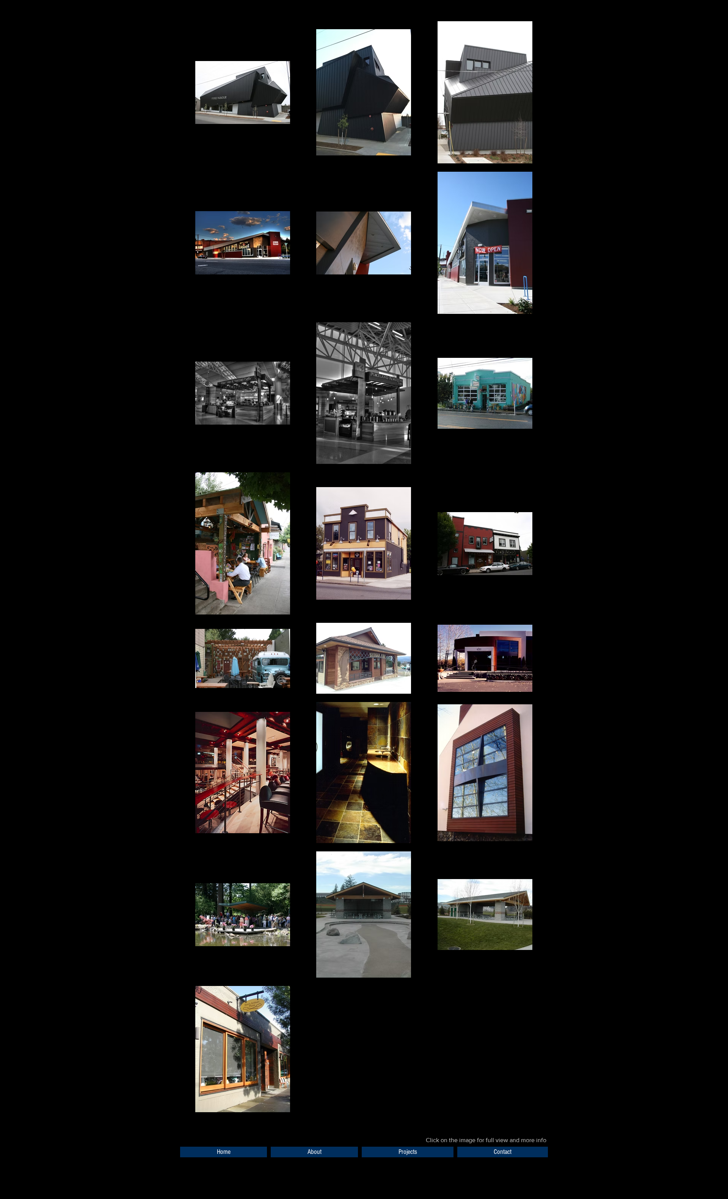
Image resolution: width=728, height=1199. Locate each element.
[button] (407, 1152)
